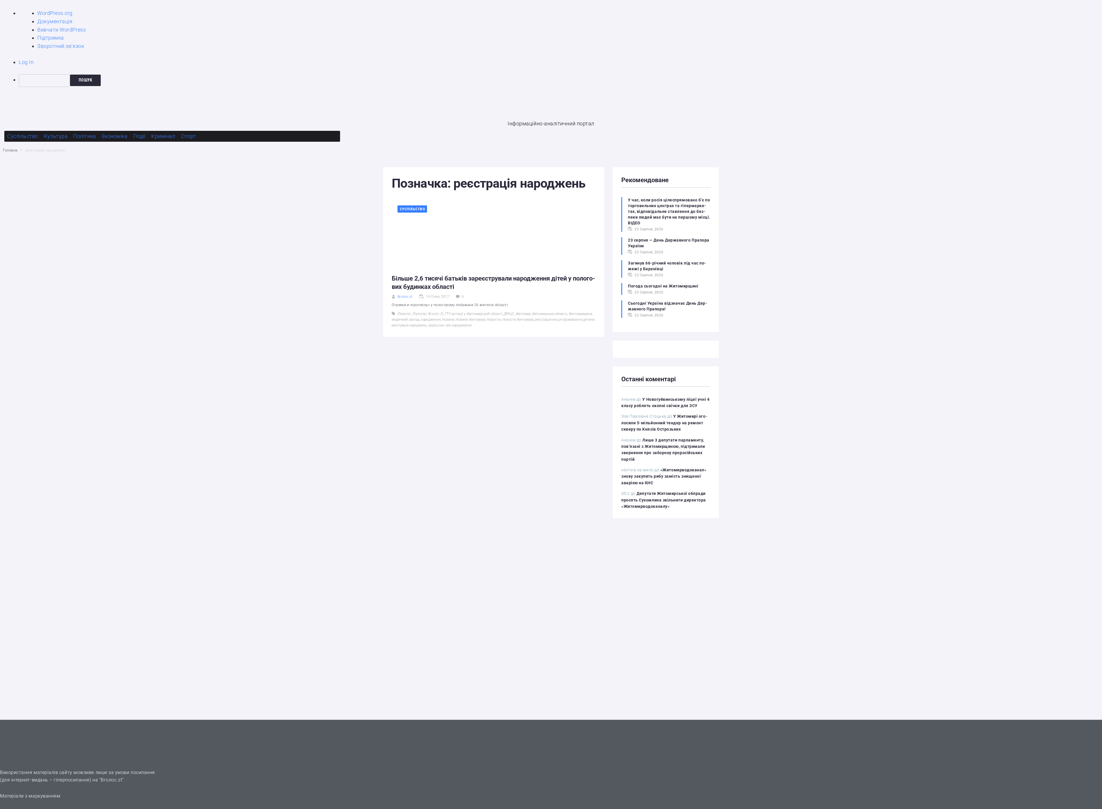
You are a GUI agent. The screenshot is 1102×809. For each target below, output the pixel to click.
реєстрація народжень (409, 325)
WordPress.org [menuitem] (55, 13)
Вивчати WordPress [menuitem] (61, 30)
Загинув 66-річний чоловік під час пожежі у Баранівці (667, 266)
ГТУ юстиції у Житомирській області (473, 314)
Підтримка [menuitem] (50, 38)
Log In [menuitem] (26, 62)
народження (431, 320)
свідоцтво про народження (450, 325)
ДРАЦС (509, 314)
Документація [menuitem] (54, 21)
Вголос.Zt (435, 314)
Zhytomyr (419, 314)
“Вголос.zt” (111, 780)
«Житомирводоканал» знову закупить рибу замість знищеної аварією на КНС (664, 476)
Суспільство (412, 209)
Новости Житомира (517, 320)
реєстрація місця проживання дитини (565, 320)
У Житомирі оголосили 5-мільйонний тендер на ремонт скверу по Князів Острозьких (664, 422)
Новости (494, 320)
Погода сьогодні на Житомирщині (663, 286)
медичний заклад (406, 320)
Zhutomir (404, 314)
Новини (448, 320)
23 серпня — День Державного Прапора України (668, 243)
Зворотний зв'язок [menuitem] (60, 46)
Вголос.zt (404, 297)
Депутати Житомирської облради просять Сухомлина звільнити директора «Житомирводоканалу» (663, 500)
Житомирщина (580, 314)
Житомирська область (549, 314)
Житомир (523, 314)
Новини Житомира (471, 320)
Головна (10, 150)
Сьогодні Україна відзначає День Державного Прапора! (667, 306)
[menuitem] (560, 80)
